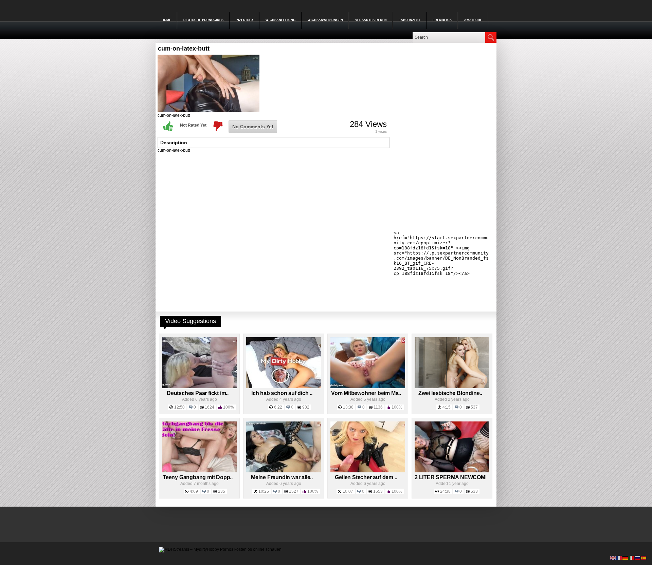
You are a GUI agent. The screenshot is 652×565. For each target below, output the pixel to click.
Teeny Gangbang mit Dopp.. (198, 477)
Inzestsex (244, 20)
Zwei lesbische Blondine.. (450, 393)
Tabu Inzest (409, 20)
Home (166, 20)
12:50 (179, 407)
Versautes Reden (371, 20)
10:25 (263, 491)
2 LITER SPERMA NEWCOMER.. (455, 477)
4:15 (446, 407)
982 (305, 407)
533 (474, 491)
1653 (378, 491)
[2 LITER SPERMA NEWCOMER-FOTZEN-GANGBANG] (452, 471)
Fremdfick (442, 20)
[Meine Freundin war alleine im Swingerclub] (283, 471)
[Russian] (638, 557)
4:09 (194, 491)
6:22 (278, 407)
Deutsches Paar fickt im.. (198, 393)
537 (474, 407)
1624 (209, 407)
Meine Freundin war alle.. (282, 477)
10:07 (348, 491)
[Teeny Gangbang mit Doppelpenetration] (199, 471)
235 (221, 491)
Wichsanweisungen (325, 20)
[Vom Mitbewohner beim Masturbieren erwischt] (367, 386)
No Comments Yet (252, 126)
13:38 (348, 407)
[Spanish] (644, 557)
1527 (293, 491)
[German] (625, 557)
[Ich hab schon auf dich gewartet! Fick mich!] (283, 386)
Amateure (473, 20)
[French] (619, 557)
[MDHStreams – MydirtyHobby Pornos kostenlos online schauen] (220, 549)
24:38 (445, 491)
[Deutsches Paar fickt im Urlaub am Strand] (199, 386)
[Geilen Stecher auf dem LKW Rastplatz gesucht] (367, 471)
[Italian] (632, 557)
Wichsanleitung (280, 20)
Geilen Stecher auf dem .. (366, 477)
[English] (613, 557)
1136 (378, 407)
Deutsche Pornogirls (203, 20)
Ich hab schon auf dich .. (281, 393)
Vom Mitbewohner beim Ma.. (366, 393)
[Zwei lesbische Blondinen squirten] (452, 386)
